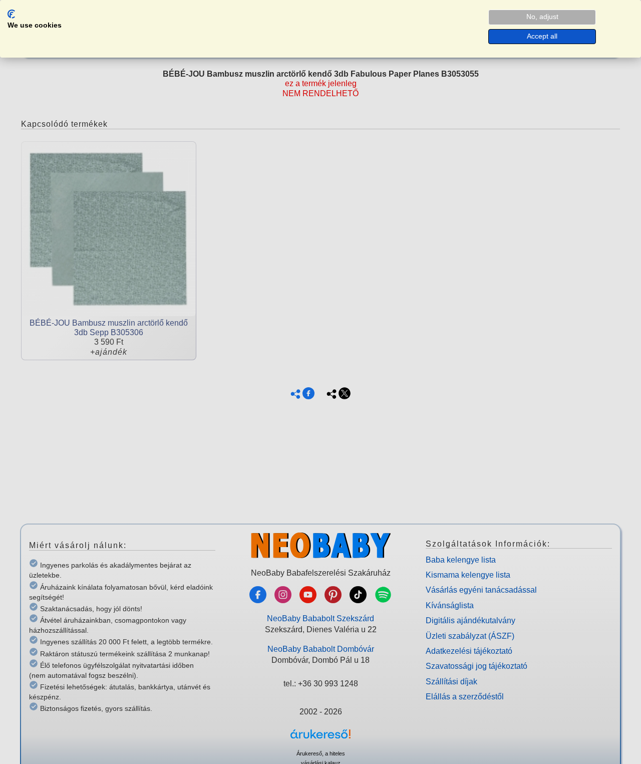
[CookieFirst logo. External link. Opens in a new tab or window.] (11, 14)
